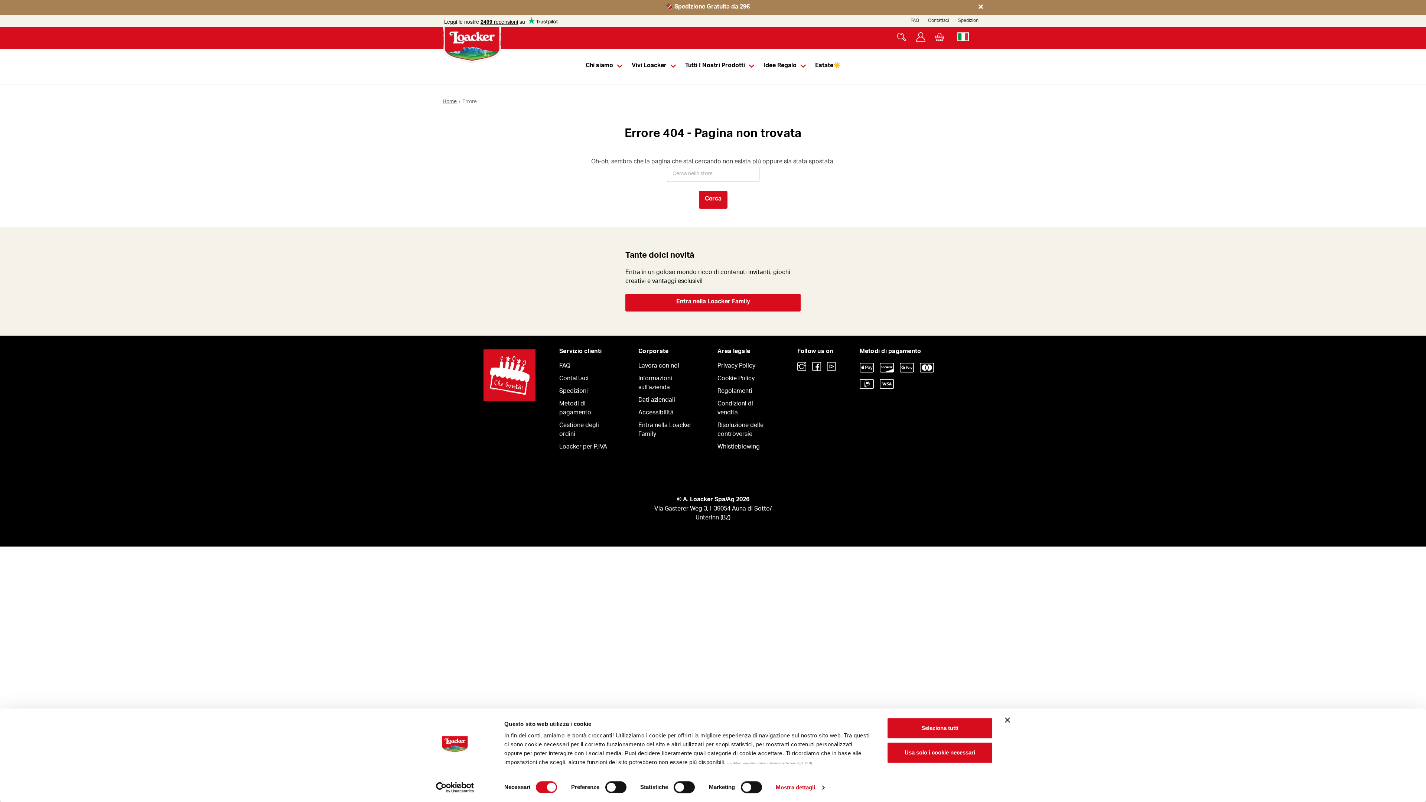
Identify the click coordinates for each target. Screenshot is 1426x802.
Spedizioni (969, 21)
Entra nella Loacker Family (713, 302)
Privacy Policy (736, 366)
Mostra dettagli (795, 787)
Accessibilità (656, 413)
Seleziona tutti (939, 728)
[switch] (615, 787)
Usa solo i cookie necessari (940, 752)
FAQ (915, 21)
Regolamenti (734, 392)
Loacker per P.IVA (583, 447)
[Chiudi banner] (1007, 720)
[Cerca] (901, 37)
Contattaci (938, 21)
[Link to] (801, 366)
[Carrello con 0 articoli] (939, 37)
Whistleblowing (738, 447)
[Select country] (963, 37)
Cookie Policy (736, 379)
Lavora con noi (658, 366)
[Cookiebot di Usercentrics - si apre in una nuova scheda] (455, 787)
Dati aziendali (656, 401)
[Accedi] (920, 37)
